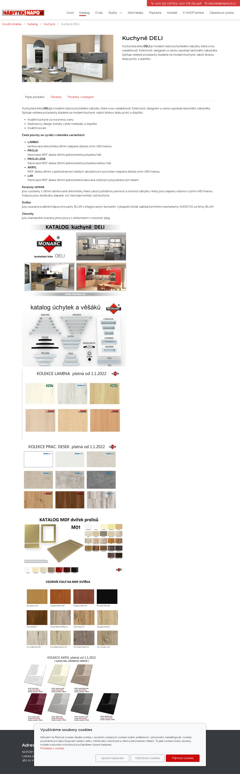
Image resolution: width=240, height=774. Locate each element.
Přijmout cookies (183, 758)
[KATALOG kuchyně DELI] (75, 260)
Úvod (70, 12)
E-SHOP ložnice (193, 12)
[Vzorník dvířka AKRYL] (73, 545)
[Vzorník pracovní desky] (73, 404)
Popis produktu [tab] (35, 97)
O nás (99, 12)
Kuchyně (49, 24)
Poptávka (155, 12)
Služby (113, 12)
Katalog (84, 12)
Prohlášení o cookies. (52, 748)
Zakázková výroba (221, 12)
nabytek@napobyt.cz (222, 3)
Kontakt (172, 12)
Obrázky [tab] (56, 97)
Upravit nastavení (112, 758)
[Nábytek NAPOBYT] (23, 12)
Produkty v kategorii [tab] (80, 97)
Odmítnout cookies (147, 758)
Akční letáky (135, 12)
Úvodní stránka (11, 24)
